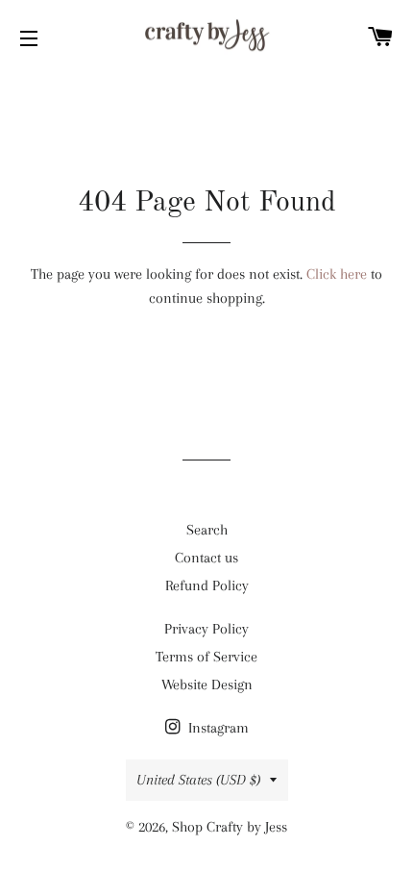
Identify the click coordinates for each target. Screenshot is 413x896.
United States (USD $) (198, 779)
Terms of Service (206, 656)
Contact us (206, 557)
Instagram (216, 727)
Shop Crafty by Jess (229, 826)
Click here (336, 274)
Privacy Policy (206, 628)
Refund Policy (207, 585)
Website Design (207, 684)
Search (207, 529)
